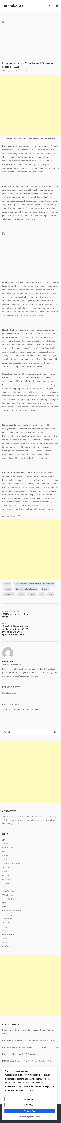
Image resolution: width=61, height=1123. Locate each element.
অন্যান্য (4, 927)
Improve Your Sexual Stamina (26, 589)
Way (41, 594)
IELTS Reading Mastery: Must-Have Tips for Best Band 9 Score (28, 1061)
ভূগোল (4, 903)
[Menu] (57, 6)
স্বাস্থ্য (4, 930)
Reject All (29, 1105)
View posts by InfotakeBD (12, 664)
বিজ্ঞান (4, 887)
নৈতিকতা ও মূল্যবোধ (8, 895)
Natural (44, 589)
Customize (29, 1099)
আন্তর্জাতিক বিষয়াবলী (9, 891)
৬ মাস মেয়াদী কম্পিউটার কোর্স (11, 911)
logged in (18, 709)
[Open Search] (49, 6)
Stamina (32, 594)
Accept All (29, 1111)
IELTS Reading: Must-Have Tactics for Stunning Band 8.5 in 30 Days (30, 1047)
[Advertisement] (30, 105)
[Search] (55, 732)
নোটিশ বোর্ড (6, 923)
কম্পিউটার (5, 867)
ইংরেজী (4, 871)
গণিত (4, 907)
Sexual (21, 594)
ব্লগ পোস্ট (5, 844)
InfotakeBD (12, 6)
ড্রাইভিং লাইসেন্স (7, 915)
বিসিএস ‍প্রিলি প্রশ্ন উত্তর (11, 863)
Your (50, 594)
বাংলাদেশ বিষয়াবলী (8, 899)
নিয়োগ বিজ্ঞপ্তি (7, 919)
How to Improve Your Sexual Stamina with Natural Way (35, 584)
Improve (8, 589)
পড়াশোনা (5, 856)
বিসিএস (4, 860)
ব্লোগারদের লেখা (7, 848)
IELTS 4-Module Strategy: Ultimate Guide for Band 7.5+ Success (28, 1040)
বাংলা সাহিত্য (6, 879)
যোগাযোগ (5, 938)
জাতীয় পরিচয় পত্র (8, 934)
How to (7, 584)
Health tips (19, 71)
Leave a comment (33, 71)
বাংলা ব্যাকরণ (6, 883)
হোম (3, 840)
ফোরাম (4, 852)
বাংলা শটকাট (6, 875)
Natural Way (9, 594)
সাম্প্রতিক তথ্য (7, 946)
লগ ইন (4, 942)
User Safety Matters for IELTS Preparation (19, 1054)
